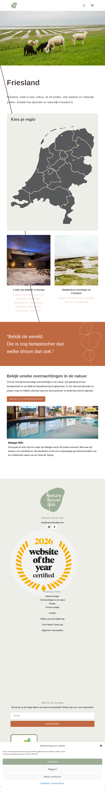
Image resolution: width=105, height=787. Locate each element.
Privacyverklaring (57, 783)
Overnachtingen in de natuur (52, 600)
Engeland (21, 299)
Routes (52, 603)
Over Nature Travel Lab (52, 624)
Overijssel (22, 311)
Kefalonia (21, 307)
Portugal (35, 311)
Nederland (34, 307)
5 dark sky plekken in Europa (28, 289)
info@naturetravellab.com (52, 522)
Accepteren (52, 761)
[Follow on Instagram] (49, 527)
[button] (101, 745)
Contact (52, 613)
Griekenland (21, 303)
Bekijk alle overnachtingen (26, 399)
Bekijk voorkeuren (52, 776)
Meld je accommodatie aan (52, 619)
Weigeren (52, 769)
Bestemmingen (52, 596)
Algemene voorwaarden (52, 630)
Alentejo (38, 295)
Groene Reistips (22, 295)
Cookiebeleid (44, 783)
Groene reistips (52, 607)
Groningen (36, 303)
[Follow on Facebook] (54, 527)
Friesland (34, 299)
